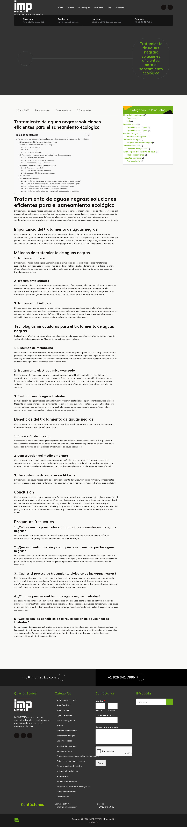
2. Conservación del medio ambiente (38, 170)
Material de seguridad (66, 746)
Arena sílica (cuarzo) (66, 720)
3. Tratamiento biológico (33, 152)
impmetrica (44, 110)
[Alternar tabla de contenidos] (86, 135)
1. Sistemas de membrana (34, 158)
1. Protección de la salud (33, 168)
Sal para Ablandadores (67, 771)
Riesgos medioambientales (69, 766)
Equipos (70, 7)
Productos (98, 7)
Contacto (119, 7)
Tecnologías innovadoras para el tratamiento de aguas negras (46, 155)
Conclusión (25, 176)
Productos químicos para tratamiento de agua (78, 756)
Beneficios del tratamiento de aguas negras (38, 165)
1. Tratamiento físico (32, 147)
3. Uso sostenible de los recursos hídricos (40, 173)
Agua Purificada (64, 705)
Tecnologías (84, 7)
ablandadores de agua (67, 700)
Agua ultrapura (63, 710)
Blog (109, 7)
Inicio (60, 7)
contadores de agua (66, 735)
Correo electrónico (106, 715)
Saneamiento (63, 776)
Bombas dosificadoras (67, 730)
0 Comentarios (84, 110)
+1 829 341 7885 (143, 22)
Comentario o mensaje (107, 727)
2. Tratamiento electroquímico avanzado (39, 160)
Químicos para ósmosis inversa (71, 761)
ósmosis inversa (64, 751)
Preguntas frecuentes (30, 178)
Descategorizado (63, 110)
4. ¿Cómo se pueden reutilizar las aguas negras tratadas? (46, 188)
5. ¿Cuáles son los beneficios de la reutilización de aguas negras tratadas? (52, 191)
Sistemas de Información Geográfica (73, 786)
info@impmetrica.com (68, 22)
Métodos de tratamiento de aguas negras (37, 145)
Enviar (101, 763)
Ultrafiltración (63, 796)
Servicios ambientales (67, 781)
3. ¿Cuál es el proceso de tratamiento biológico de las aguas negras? (49, 186)
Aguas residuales (64, 715)
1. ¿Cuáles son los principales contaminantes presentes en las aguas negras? (53, 181)
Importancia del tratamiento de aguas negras (39, 142)
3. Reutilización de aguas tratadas (37, 163)
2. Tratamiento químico (33, 150)
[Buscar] (169, 702)
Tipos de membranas (66, 791)
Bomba (60, 725)
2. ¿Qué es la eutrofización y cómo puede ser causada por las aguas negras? (52, 183)
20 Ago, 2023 (22, 110)
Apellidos (111, 710)
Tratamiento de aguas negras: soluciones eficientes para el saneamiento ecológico (53, 139)
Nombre (100, 701)
